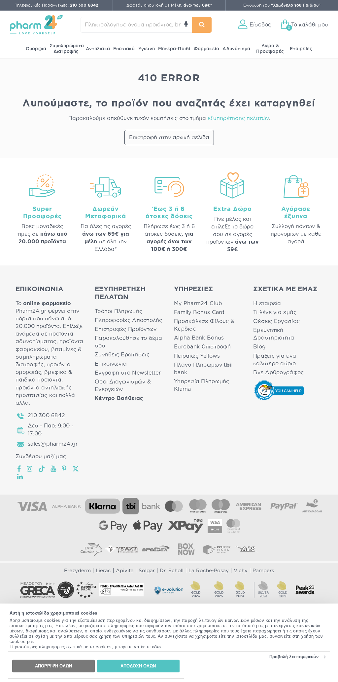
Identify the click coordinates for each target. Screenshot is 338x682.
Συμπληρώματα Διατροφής (67, 49)
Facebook (19, 468)
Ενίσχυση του (282, 5)
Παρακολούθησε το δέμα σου (128, 342)
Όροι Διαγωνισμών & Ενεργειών (123, 385)
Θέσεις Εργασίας (276, 321)
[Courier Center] (216, 549)
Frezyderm (77, 570)
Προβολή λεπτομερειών (294, 656)
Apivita (125, 570)
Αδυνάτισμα (236, 49)
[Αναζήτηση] (202, 25)
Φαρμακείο (207, 49)
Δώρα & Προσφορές (270, 49)
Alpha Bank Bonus (199, 338)
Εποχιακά (124, 49)
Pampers (263, 570)
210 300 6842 (46, 415)
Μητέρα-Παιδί (174, 49)
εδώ (156, 646)
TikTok (42, 468)
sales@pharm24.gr (53, 444)
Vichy (241, 570)
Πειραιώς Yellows (197, 356)
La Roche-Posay (208, 570)
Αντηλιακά (98, 49)
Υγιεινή (146, 49)
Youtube (53, 468)
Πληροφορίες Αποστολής (128, 320)
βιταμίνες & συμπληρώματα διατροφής (49, 357)
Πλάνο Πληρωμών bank (203, 368)
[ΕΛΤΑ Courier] (91, 549)
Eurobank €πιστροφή (202, 346)
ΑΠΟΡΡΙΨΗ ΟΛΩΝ (53, 665)
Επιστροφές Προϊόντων (125, 329)
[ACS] (247, 549)
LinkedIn (20, 476)
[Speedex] (156, 549)
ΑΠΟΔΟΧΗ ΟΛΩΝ (138, 665)
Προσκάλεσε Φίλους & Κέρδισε (204, 325)
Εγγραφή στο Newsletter (128, 373)
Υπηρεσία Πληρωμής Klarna (201, 385)
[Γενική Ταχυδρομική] (121, 549)
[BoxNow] (186, 549)
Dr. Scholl (172, 570)
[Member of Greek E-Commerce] (37, 590)
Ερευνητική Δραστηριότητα (273, 334)
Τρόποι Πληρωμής (118, 311)
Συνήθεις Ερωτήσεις (122, 354)
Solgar (147, 570)
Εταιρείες (301, 49)
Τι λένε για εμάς (274, 312)
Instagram (30, 468)
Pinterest (64, 468)
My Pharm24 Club (198, 303)
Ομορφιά (36, 49)
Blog (259, 346)
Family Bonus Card (199, 312)
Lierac (103, 570)
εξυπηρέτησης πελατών (238, 118)
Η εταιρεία (267, 303)
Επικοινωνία (111, 364)
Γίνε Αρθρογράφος (278, 372)
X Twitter (76, 468)
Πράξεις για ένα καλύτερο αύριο (274, 359)
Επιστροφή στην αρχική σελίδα (169, 137)
